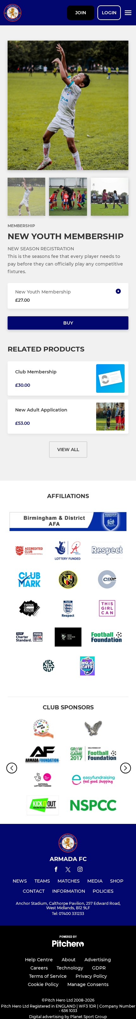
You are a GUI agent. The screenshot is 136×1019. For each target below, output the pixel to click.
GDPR (99, 968)
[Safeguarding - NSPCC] (93, 806)
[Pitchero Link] (68, 945)
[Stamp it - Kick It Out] (42, 806)
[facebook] (56, 870)
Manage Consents (87, 984)
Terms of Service (48, 976)
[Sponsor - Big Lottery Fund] (42, 781)
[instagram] (80, 870)
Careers (39, 968)
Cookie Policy (43, 984)
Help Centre (39, 960)
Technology (70, 968)
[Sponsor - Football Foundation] (93, 755)
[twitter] (68, 870)
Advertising (97, 960)
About (69, 960)
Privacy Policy (91, 976)
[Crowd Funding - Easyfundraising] (93, 781)
